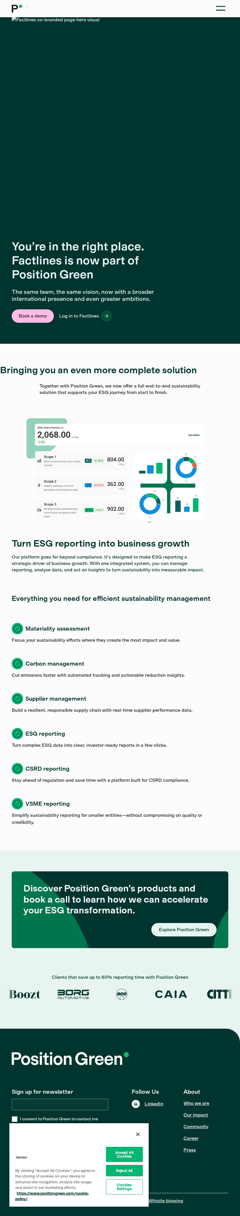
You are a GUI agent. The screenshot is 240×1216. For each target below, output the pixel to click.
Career (191, 1138)
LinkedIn (154, 1104)
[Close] (137, 1134)
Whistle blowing (165, 1200)
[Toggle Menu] (220, 8)
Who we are (196, 1103)
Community (196, 1126)
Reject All (124, 1170)
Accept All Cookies (124, 1154)
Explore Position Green (184, 929)
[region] (79, 1165)
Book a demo (33, 316)
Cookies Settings (124, 1187)
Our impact (196, 1115)
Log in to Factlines (79, 316)
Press (190, 1150)
